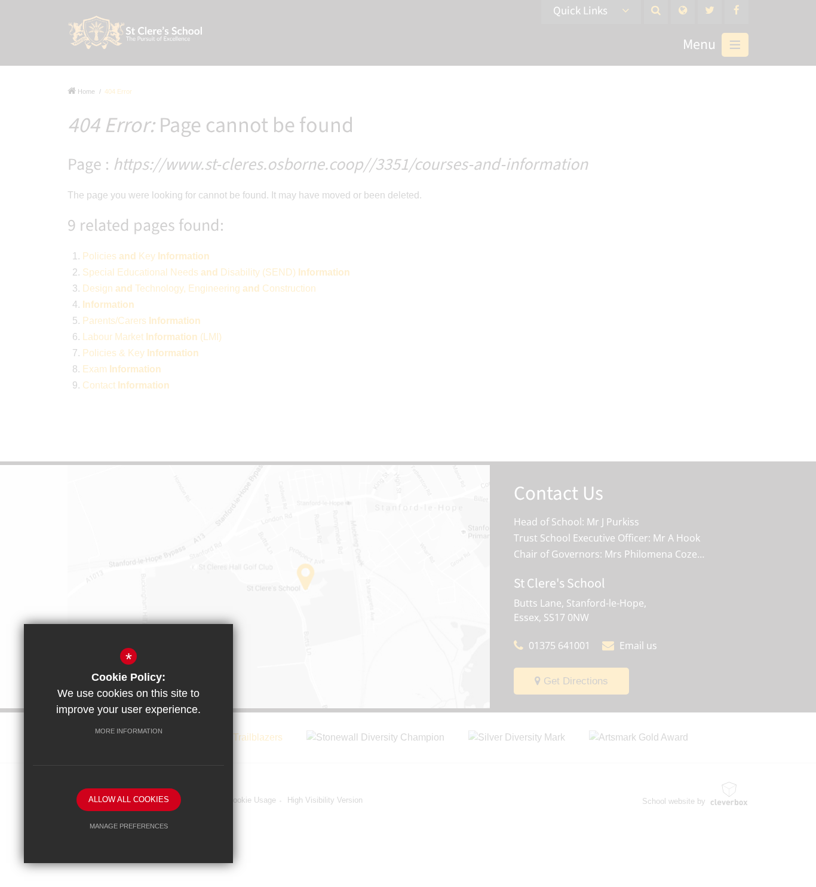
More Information (128, 731)
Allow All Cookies (128, 799)
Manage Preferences (129, 826)
